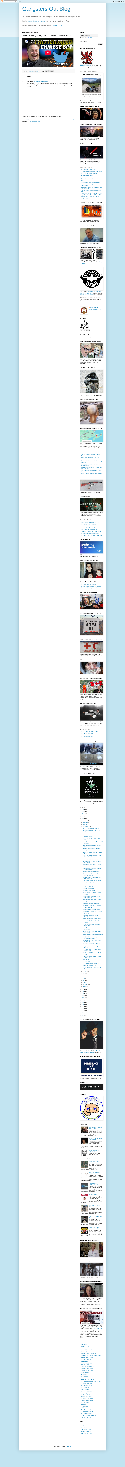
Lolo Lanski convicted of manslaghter (95, 1173)
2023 (83, 816)
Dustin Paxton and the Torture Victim (94, 1151)
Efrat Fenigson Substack (87, 1393)
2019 (83, 993)
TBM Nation (84, 1344)
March (84, 982)
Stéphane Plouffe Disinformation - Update (95, 1184)
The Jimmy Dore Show (87, 1363)
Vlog (60, 25)
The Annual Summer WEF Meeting (91, 943)
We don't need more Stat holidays (91, 828)
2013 (83, 1006)
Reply (28, 88)
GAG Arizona (84, 1376)
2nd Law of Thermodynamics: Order (90, 588)
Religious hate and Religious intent (90, 522)
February (85, 984)
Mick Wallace (84, 1406)
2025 (83, 811)
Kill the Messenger (86, 1426)
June (84, 976)
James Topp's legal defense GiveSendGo (89, 928)
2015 (83, 1002)
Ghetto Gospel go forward (36, 21)
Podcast (54, 25)
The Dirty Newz (85, 1387)
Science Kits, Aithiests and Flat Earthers (91, 586)
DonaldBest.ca (85, 1372)
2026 (83, 809)
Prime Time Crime (85, 1365)
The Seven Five (85, 1427)
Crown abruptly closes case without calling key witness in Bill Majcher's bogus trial (91, 194)
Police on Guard (85, 1389)
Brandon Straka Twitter (87, 1368)
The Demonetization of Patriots (90, 859)
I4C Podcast (84, 1408)
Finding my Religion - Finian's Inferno (90, 533)
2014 (83, 1004)
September (86, 826)
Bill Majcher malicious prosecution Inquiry (91, 171)
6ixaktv (83, 1378)
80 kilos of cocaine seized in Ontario (92, 834)
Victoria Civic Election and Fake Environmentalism (90, 885)
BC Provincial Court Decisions (88, 1380)
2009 (83, 1015)
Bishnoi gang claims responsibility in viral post (95, 1228)
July (84, 973)
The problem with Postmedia (90, 883)
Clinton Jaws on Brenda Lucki (90, 965)
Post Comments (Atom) (34, 121)
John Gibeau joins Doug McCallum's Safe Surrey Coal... (92, 897)
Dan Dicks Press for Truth (87, 1348)
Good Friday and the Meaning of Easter (91, 531)
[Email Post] (43, 71)
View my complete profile (95, 309)
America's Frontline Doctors (88, 1350)
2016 (83, 1000)
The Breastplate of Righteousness (89, 731)
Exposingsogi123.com (86, 1385)
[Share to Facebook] (51, 71)
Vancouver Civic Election (89, 890)
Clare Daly (84, 1404)
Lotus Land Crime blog (87, 1398)
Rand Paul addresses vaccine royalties (92, 880)
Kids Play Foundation (86, 1413)
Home (48, 119)
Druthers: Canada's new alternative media (91, 1355)
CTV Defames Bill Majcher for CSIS (90, 177)
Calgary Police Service (87, 1396)
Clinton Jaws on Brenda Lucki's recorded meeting (90, 874)
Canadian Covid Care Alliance (88, 1353)
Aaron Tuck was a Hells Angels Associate (91, 473)
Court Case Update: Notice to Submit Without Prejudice (92, 856)
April (84, 980)
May (84, 978)
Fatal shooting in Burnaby (89, 907)
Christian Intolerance (86, 526)
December (85, 820)
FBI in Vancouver (93, 1194)
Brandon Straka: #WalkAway (88, 1351)
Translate (92, 37)
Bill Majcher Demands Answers (89, 169)
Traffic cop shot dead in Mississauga (92, 918)
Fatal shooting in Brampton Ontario (91, 909)
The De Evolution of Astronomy (89, 584)
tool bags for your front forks (87, 294)
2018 (83, 995)
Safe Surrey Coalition (86, 1417)
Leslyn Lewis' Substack (87, 1391)
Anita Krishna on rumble (87, 1357)
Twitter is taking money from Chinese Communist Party (92, 869)
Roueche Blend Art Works (87, 1366)
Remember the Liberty (86, 1431)
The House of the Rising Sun (88, 736)
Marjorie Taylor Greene (87, 1400)
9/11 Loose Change (86, 1429)
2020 (83, 991)
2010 (83, 1013)
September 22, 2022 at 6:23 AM (41, 81)
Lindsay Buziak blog (86, 1359)
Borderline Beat (85, 1346)
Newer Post (25, 119)
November (85, 822)
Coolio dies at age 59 (88, 836)
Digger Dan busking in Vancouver (91, 903)
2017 (83, 998)
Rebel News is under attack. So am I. (92, 905)
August (85, 971)
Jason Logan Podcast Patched (88, 1415)
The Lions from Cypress (88, 888)
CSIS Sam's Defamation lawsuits (89, 173)
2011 (83, 1010)
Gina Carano (84, 1361)
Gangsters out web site (85, 65)
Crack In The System (86, 1424)
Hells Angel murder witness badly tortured (95, 1139)
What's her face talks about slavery (91, 871)
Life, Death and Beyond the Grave (89, 529)
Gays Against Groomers (87, 1370)
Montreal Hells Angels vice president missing (95, 1128)
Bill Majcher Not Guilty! (87, 175)
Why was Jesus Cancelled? (88, 528)
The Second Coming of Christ (88, 524)
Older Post (71, 119)
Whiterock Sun (84, 1374)
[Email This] (46, 71)
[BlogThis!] (48, 71)
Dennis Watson (94, 307)
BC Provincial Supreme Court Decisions (91, 1381)
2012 (83, 1008)
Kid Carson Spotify (86, 1395)
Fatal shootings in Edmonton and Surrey (93, 934)
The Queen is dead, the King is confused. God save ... (90, 937)
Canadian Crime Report (87, 1409)
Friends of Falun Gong (86, 1383)
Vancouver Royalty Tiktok (87, 1411)
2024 (83, 814)
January (85, 986)
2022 (83, 818)
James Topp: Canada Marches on (91, 963)
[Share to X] (49, 71)
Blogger (69, 1446)
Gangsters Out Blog (46, 9)
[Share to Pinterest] (53, 71)
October (85, 824)
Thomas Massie (85, 1402)
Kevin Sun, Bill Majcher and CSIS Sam (90, 182)
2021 (83, 989)
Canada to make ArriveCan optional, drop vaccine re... (92, 878)
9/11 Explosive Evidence (87, 1433)
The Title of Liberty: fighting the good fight (91, 535)
